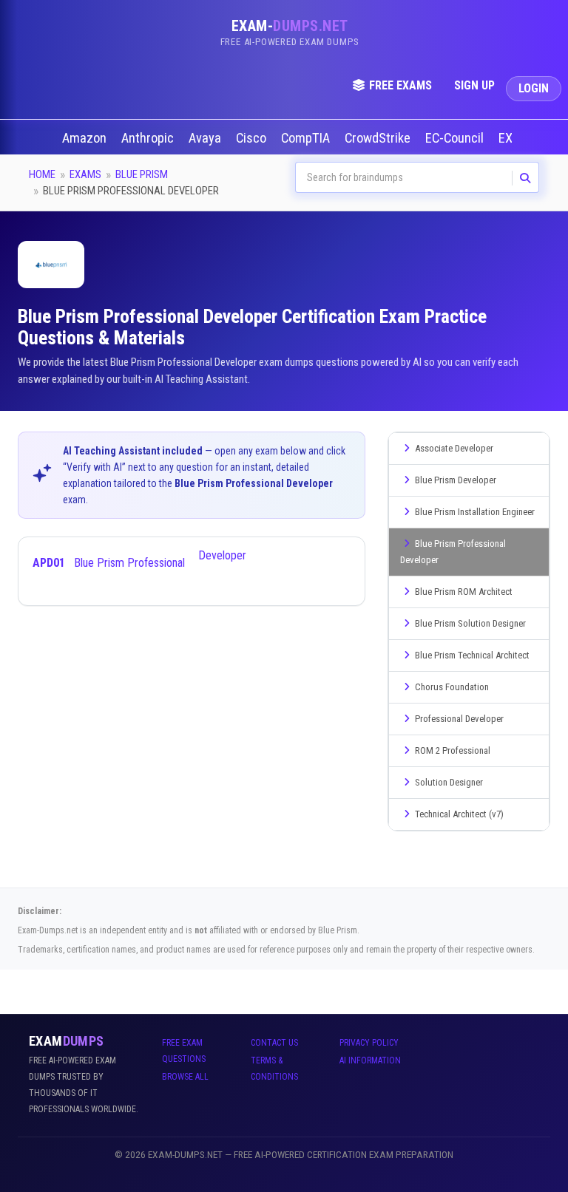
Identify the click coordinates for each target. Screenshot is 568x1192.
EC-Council (456, 138)
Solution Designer (449, 782)
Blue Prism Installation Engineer (475, 511)
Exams (85, 174)
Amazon (85, 138)
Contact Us (274, 1043)
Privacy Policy (369, 1043)
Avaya (206, 138)
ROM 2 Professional (452, 750)
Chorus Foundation (452, 686)
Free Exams (400, 85)
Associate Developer (454, 448)
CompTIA (307, 138)
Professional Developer (459, 718)
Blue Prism (141, 174)
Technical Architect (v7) (459, 814)
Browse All (185, 1077)
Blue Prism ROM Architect (464, 591)
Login (533, 88)
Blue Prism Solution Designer (470, 623)
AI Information (370, 1060)
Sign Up (474, 85)
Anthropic (149, 138)
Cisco (252, 138)
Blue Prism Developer (455, 480)
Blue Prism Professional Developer (139, 559)
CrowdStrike (379, 138)
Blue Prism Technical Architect (472, 655)
